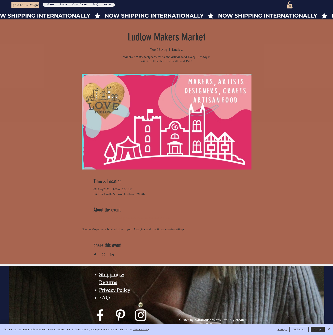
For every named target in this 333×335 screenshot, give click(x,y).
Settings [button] (282, 329)
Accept (318, 329)
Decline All (299, 329)
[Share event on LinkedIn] (112, 254)
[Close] (329, 329)
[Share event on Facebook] (95, 254)
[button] (290, 5)
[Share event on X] (103, 254)
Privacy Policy (114, 290)
